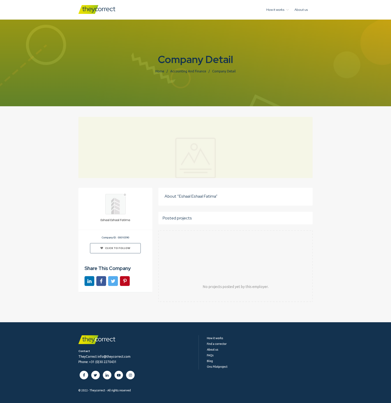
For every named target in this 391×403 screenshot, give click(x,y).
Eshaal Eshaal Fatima (115, 220)
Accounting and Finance (188, 71)
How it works (275, 10)
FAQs (210, 355)
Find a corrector (217, 343)
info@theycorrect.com (114, 356)
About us (301, 10)
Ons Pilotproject (217, 366)
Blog (210, 361)
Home (159, 71)
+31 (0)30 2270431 (102, 362)
